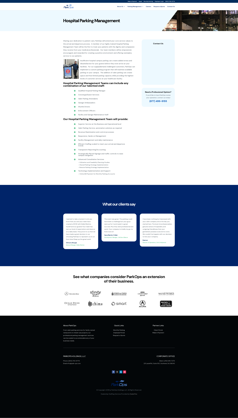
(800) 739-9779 (170, 1)
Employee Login (159, 1)
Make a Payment (132, 1)
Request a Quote (159, 6)
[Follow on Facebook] (113, 371)
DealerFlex (133, 394)
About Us (120, 6)
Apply (140, 1)
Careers (148, 6)
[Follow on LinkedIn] (120, 371)
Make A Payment (158, 333)
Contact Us (171, 6)
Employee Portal (119, 333)
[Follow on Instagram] (124, 371)
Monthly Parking (148, 1)
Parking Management (135, 6)
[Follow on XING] (117, 371)
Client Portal (158, 330)
